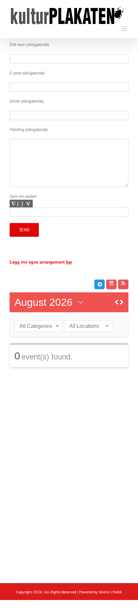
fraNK (117, 591)
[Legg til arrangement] (99, 284)
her (69, 262)
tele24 (104, 591)
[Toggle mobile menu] (125, 28)
